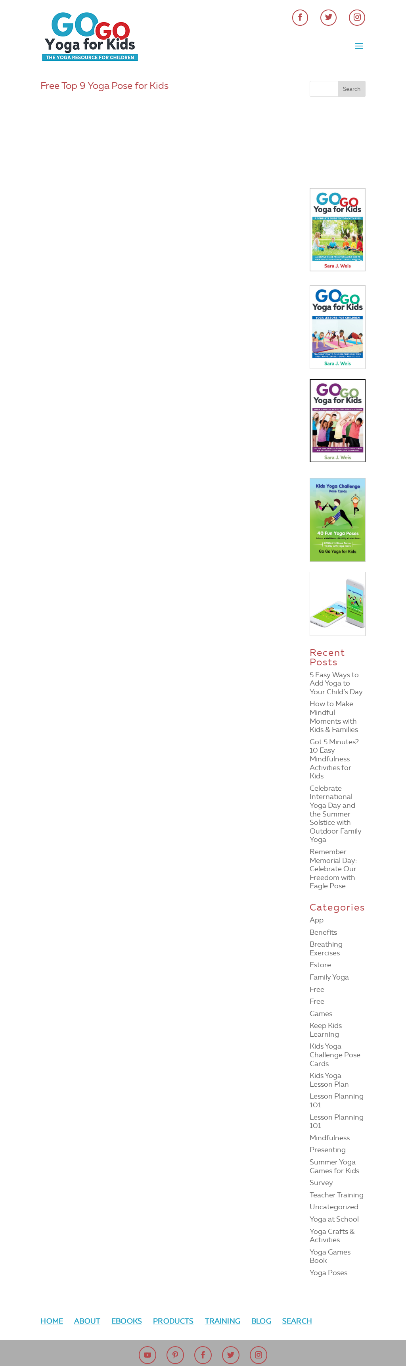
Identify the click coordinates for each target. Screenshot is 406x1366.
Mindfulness (330, 1138)
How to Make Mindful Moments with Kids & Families (334, 716)
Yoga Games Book (330, 1256)
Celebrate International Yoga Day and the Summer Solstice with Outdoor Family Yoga (336, 814)
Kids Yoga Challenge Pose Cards (335, 1055)
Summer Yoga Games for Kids (334, 1166)
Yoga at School (334, 1219)
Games (321, 1013)
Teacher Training (337, 1195)
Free (317, 989)
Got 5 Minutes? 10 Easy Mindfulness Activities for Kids (334, 759)
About (87, 1321)
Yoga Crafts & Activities (332, 1236)
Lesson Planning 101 (337, 1100)
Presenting (328, 1149)
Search (297, 1321)
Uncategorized (334, 1207)
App (317, 920)
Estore (320, 965)
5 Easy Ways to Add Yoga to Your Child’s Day (336, 683)
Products (173, 1321)
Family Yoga (329, 977)
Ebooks (126, 1321)
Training (222, 1321)
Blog (261, 1321)
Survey (321, 1182)
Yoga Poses (328, 1272)
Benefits (323, 932)
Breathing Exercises (326, 948)
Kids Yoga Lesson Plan (329, 1080)
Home (51, 1321)
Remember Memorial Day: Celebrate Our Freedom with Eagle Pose (333, 868)
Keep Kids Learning (326, 1030)
